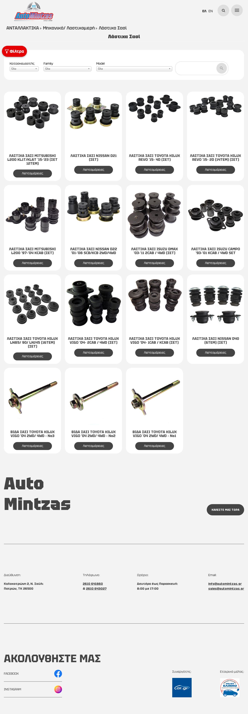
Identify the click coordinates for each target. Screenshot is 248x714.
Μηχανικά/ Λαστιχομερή (69, 28)
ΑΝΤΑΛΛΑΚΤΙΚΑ (22, 28)
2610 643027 (96, 589)
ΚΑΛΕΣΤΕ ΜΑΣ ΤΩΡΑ (225, 509)
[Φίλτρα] (5, 48)
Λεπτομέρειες (32, 173)
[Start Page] (33, 11)
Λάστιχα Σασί (113, 28)
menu (236, 9)
